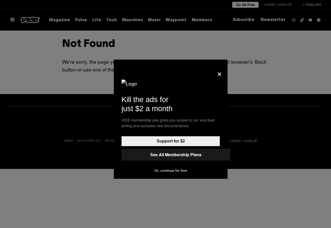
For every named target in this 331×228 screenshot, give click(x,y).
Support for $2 (171, 141)
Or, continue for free (170, 170)
